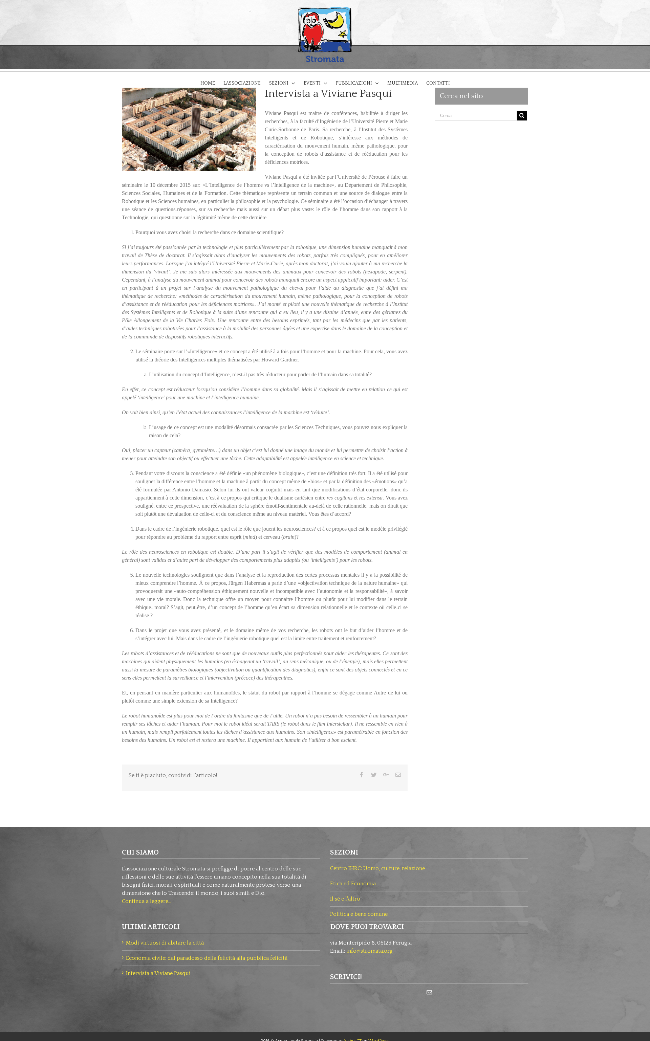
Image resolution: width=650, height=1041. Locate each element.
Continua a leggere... (146, 901)
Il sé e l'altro (345, 899)
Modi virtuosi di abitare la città (165, 943)
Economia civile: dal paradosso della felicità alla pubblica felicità (206, 958)
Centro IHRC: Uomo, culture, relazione (377, 868)
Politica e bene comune (359, 914)
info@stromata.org (369, 951)
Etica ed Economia (353, 884)
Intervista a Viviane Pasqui (158, 973)
